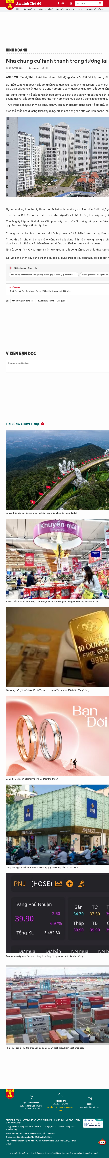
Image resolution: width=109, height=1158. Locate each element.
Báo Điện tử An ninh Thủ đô (10, 5)
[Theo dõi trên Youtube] (62, 3)
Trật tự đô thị (28, 9)
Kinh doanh (16, 50)
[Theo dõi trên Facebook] (59, 3)
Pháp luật (71, 9)
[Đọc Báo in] (72, 3)
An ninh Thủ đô (28, 3)
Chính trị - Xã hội (45, 9)
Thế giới (60, 9)
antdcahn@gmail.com (90, 1107)
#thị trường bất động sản (22, 301)
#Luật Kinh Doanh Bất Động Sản (51, 301)
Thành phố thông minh (97, 9)
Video (80, 9)
